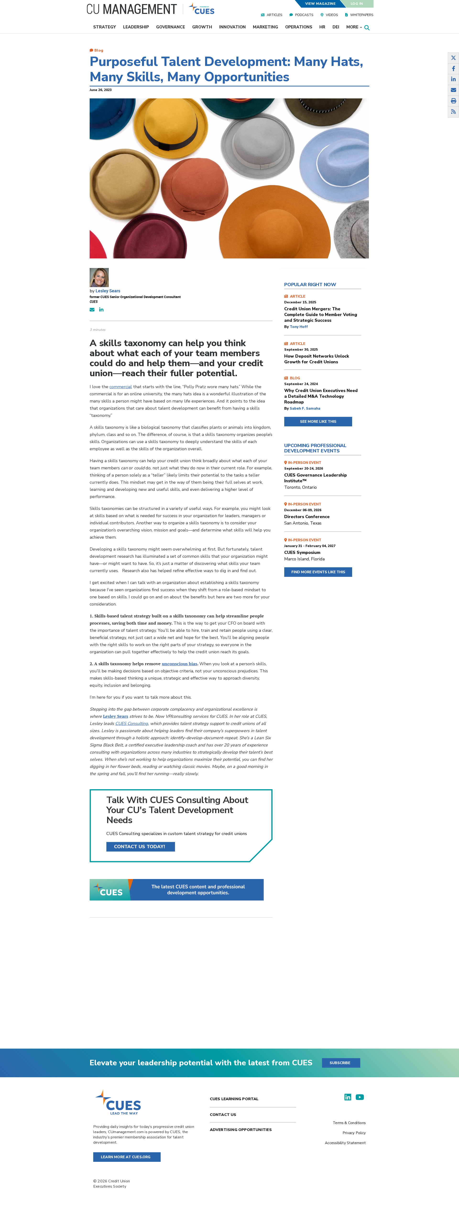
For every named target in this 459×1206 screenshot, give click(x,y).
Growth (202, 27)
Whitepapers (361, 15)
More (353, 27)
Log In (357, 3)
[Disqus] (181, 986)
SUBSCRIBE (340, 1063)
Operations (298, 27)
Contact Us (223, 1114)
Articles (274, 15)
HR (322, 27)
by (287, 326)
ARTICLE (320, 308)
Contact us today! (139, 846)
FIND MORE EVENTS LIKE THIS (318, 572)
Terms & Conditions (349, 1122)
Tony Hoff (299, 326)
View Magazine (320, 3)
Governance (170, 27)
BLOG (321, 390)
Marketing (265, 27)
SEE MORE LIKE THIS (318, 421)
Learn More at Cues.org (126, 1157)
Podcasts (304, 15)
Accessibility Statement (345, 1143)
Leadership (136, 27)
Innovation (232, 27)
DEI (336, 27)
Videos (332, 15)
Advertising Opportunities (241, 1129)
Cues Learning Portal (234, 1099)
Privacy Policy (354, 1133)
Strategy (104, 27)
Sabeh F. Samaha (305, 408)
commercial (120, 387)
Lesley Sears (108, 291)
